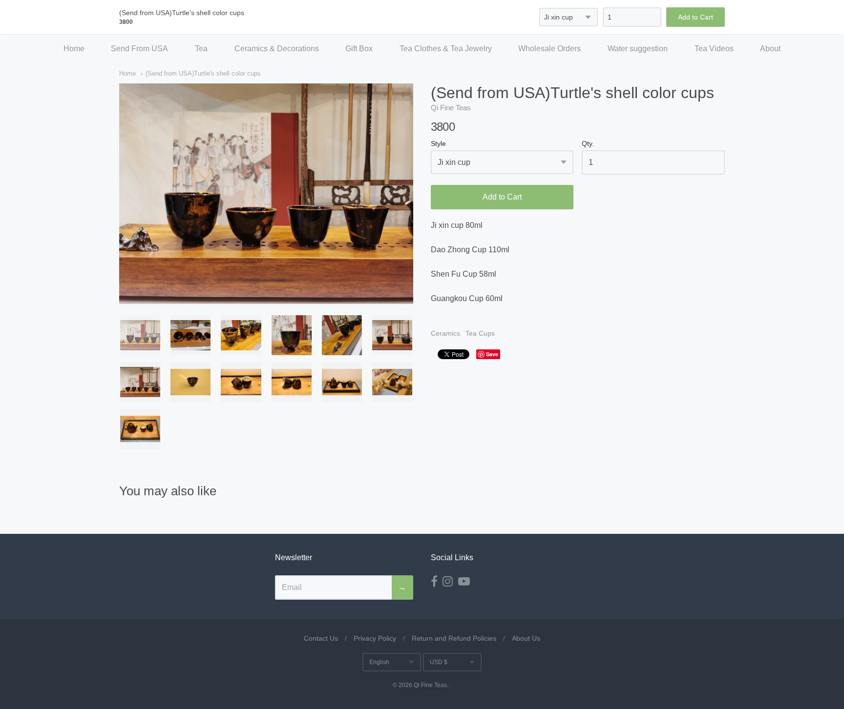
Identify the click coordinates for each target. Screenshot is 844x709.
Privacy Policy (375, 638)
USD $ (438, 662)
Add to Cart (502, 197)
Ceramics (445, 333)
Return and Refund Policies (454, 638)
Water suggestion (638, 48)
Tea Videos (714, 48)
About (770, 48)
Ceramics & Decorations (276, 48)
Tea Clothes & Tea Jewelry (446, 48)
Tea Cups (480, 333)
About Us (526, 638)
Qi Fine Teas (451, 107)
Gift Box (359, 48)
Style (438, 143)
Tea (201, 48)
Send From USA (139, 48)
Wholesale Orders (549, 48)
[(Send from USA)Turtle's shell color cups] (140, 335)
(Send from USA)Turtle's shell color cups (203, 73)
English (379, 662)
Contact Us (321, 638)
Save (492, 354)
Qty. (588, 143)
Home (73, 48)
